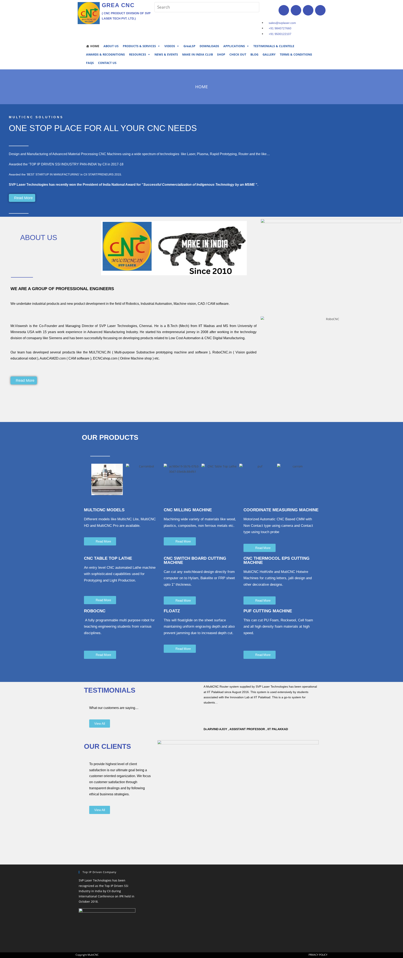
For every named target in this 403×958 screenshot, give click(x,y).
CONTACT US (107, 63)
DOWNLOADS (209, 46)
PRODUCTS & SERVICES (139, 46)
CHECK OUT (237, 54)
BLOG (254, 54)
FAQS (90, 63)
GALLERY (269, 54)
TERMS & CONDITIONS (296, 54)
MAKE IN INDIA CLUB (197, 54)
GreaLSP (189, 46)
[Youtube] (320, 10)
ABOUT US (111, 46)
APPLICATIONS (234, 46)
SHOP (221, 54)
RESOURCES (137, 54)
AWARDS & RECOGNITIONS (105, 54)
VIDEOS (169, 46)
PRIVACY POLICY (318, 955)
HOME (94, 46)
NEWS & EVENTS (166, 54)
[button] (83, 479)
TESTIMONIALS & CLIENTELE (273, 46)
